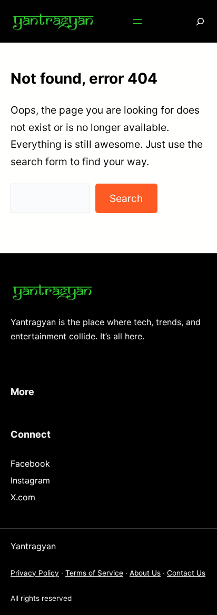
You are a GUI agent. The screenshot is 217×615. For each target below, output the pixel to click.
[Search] (192, 21)
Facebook (30, 463)
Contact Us (186, 573)
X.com (23, 497)
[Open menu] (137, 21)
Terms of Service (94, 573)
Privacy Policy (35, 573)
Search (126, 198)
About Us (145, 573)
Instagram (30, 480)
